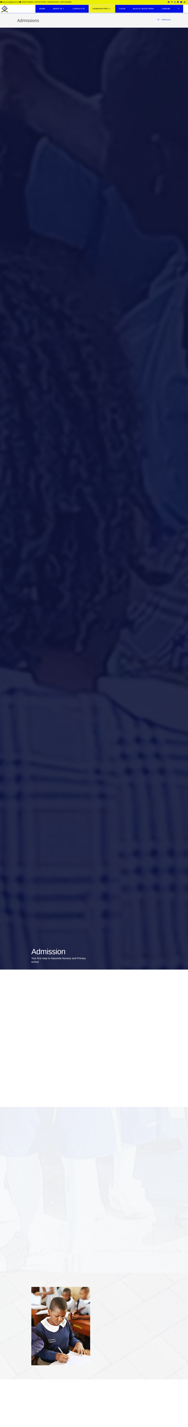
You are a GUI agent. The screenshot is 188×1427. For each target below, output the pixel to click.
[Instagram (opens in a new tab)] (174, 2)
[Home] (158, 19)
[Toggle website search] (178, 9)
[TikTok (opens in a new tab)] (184, 2)
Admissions (166, 19)
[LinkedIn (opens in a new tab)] (177, 2)
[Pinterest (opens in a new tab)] (171, 2)
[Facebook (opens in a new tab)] (168, 2)
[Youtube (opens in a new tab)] (181, 2)
